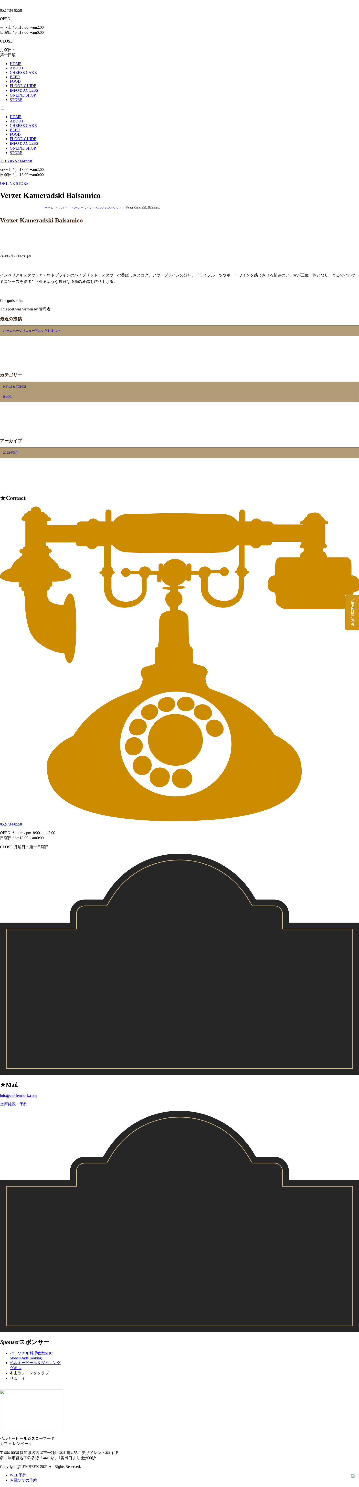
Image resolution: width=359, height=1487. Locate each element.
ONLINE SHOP (23, 148)
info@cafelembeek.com (18, 1095)
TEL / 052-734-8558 (16, 161)
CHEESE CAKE (23, 125)
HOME (15, 117)
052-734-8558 (11, 824)
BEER (15, 130)
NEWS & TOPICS (15, 386)
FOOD (15, 134)
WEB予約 (18, 1475)
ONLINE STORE (14, 183)
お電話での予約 (23, 1480)
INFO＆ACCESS (24, 143)
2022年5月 (10, 452)
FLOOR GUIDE (23, 139)
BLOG (7, 396)
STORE (16, 153)
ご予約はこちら (352, 611)
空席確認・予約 (13, 1104)
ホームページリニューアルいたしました (31, 330)
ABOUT (17, 121)
